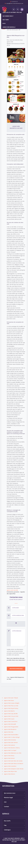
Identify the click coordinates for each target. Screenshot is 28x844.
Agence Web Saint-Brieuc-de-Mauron (13, 763)
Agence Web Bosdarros (10, 729)
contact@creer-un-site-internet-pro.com (14, 3)
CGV (5, 802)
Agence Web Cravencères (10, 721)
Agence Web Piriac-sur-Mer (11, 705)
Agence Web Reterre (9, 774)
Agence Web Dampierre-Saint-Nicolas (13, 768)
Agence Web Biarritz (9, 711)
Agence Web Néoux (9, 755)
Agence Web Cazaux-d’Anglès (11, 703)
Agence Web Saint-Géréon (11, 742)
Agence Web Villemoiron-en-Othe (12, 753)
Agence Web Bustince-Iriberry (12, 747)
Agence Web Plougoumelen (11, 726)
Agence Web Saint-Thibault (11, 698)
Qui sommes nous (9, 793)
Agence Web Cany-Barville (11, 713)
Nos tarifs (6, 19)
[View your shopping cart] (21, 9)
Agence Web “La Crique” (10, 750)
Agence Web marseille (9, 27)
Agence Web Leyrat (9, 719)
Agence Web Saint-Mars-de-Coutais (13, 761)
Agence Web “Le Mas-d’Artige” (12, 737)
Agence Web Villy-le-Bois (10, 771)
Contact (6, 806)
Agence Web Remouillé (10, 724)
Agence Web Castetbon (10, 766)
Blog (4, 23)
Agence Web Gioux (9, 700)
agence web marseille (12, 590)
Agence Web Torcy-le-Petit (11, 716)
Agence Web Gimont (9, 758)
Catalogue (7, 830)
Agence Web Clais (8, 732)
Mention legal (8, 797)
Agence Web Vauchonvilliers (11, 734)
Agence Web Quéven (9, 745)
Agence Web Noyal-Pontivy (11, 708)
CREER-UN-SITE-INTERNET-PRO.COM (12, 12)
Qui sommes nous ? (8, 16)
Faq (5, 825)
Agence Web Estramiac (10, 740)
